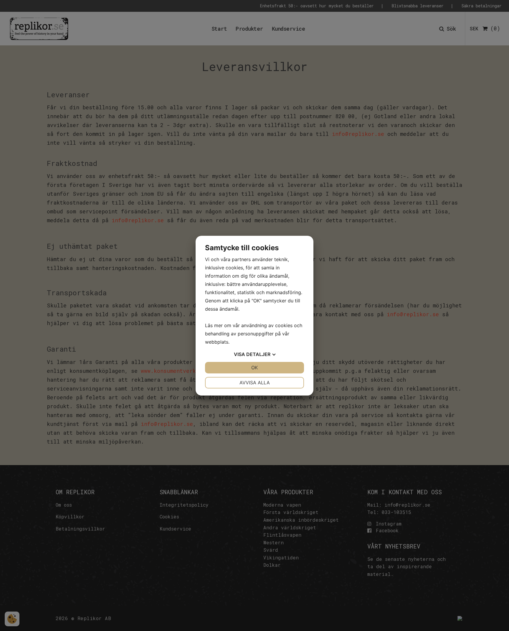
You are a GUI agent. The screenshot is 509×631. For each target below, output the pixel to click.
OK (254, 367)
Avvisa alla (254, 382)
